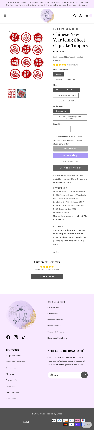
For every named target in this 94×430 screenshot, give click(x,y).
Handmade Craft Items (57, 338)
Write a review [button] (47, 276)
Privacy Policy (12, 380)
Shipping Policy (12, 392)
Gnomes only (61, 111)
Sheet (58, 74)
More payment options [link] (70, 161)
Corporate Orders (13, 356)
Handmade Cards (54, 326)
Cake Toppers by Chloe (51, 414)
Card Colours (12, 398)
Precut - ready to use (65, 80)
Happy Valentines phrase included (70, 117)
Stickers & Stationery (56, 332)
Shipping (68, 57)
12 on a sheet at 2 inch (66, 95)
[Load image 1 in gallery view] (11, 93)
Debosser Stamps (55, 320)
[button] (5, 15)
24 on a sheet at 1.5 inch (67, 90)
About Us (10, 374)
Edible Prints (52, 314)
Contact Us (11, 368)
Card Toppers (53, 307)
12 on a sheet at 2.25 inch (67, 101)
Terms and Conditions (15, 362)
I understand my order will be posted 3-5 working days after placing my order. (68, 140)
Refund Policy (12, 386)
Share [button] (58, 252)
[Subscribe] (84, 375)
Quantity (57, 124)
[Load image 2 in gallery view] (21, 93)
